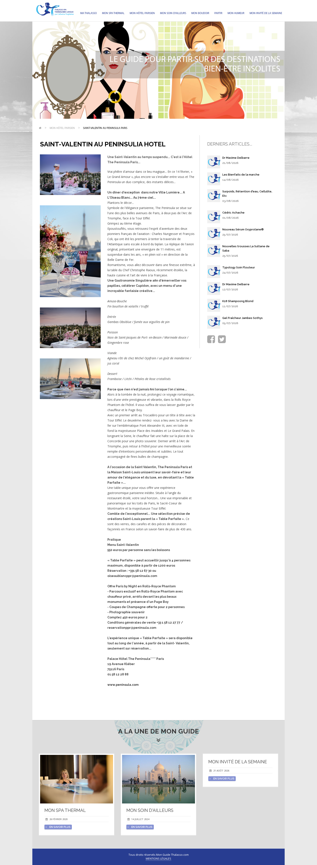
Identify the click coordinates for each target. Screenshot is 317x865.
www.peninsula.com (123, 684)
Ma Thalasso (88, 13)
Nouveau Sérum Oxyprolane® (243, 229)
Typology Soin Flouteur (238, 267)
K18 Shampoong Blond (237, 301)
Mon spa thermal (113, 13)
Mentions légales (158, 858)
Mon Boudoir (200, 13)
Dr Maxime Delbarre (236, 157)
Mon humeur (236, 13)
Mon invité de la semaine (266, 13)
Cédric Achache (233, 212)
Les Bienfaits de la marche (240, 174)
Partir (218, 13)
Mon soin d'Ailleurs (173, 13)
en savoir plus (60, 827)
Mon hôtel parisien (142, 13)
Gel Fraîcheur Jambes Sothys (242, 318)
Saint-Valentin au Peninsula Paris (105, 128)
